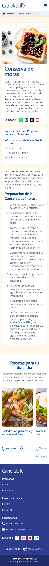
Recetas (10, 13)
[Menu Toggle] (45, 5)
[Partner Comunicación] (24, 558)
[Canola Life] (13, 5)
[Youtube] (30, 538)
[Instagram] (23, 538)
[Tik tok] (36, 538)
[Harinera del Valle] (33, 549)
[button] (21, 120)
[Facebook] (17, 538)
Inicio (3, 13)
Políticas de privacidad (29, 561)
